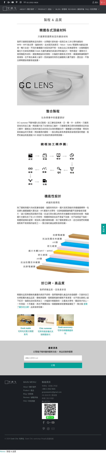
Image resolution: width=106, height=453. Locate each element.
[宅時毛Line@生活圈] (50, 411)
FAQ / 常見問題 (91, 9)
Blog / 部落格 (61, 9)
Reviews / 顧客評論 (76, 9)
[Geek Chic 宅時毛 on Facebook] (4, 2)
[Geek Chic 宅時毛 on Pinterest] (16, 2)
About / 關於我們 (27, 9)
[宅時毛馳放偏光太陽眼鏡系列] (45, 325)
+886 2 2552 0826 (48, 389)
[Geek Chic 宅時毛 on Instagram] (20, 2)
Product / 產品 (45, 9)
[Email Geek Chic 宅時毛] (24, 2)
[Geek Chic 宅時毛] (10, 8)
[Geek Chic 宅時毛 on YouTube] (12, 2)
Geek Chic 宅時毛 (17, 439)
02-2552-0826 (32, 2)
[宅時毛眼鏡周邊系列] (65, 320)
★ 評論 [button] (104, 229)
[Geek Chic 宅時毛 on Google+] (8, 2)
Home (2, 451)
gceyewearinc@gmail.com (52, 392)
